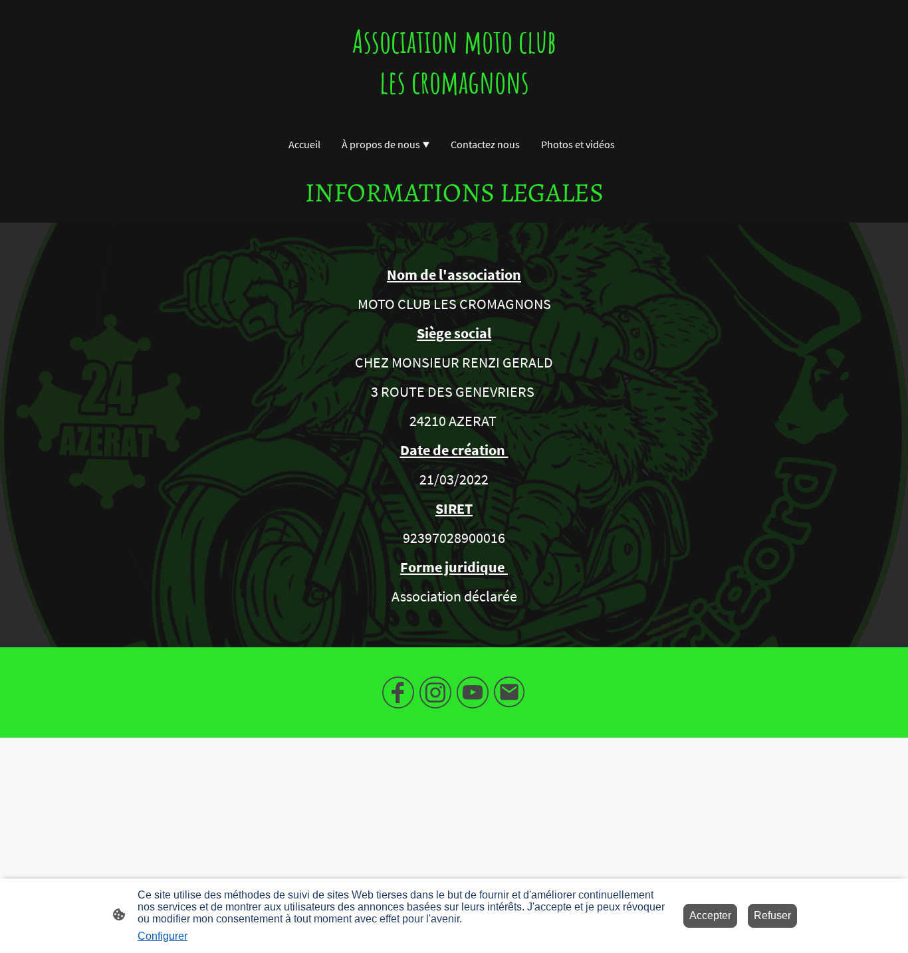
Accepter (710, 915)
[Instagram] (435, 692)
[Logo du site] (454, 114)
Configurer (162, 936)
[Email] (510, 692)
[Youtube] (473, 692)
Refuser (772, 915)
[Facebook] (398, 692)
